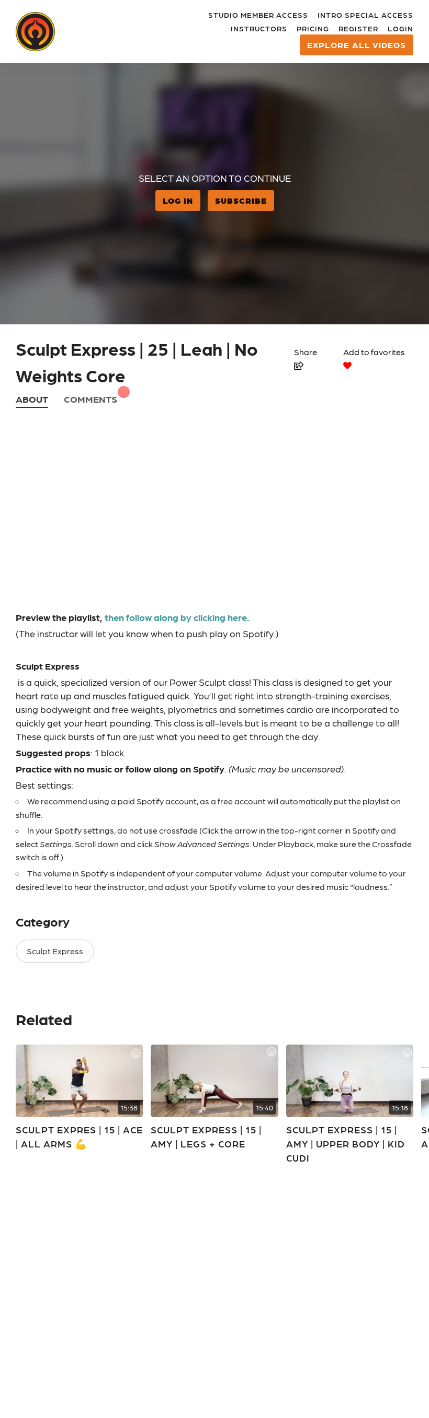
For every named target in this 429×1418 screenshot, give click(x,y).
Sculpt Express (55, 951)
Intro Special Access (365, 14)
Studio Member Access (258, 14)
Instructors (259, 28)
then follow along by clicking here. (177, 617)
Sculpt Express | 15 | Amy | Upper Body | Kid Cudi (345, 1143)
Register (358, 28)
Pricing (313, 28)
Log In (178, 200)
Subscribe (241, 200)
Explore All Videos (356, 45)
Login (400, 28)
